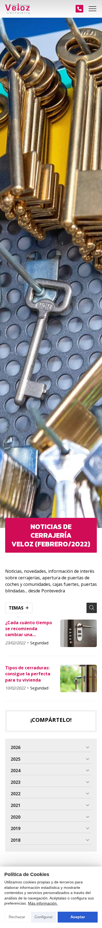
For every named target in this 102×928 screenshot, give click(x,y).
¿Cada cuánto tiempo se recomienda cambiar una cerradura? (28, 629)
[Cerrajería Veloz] (17, 8)
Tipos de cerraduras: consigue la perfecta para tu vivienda (27, 674)
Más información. (43, 903)
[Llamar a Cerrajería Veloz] (79, 9)
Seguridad (39, 642)
